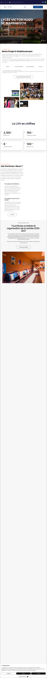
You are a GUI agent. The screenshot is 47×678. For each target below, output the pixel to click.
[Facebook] (41, 40)
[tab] (7, 66)
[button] (25, 7)
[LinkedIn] (43, 40)
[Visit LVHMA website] (8, 7)
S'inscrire (5, 33)
